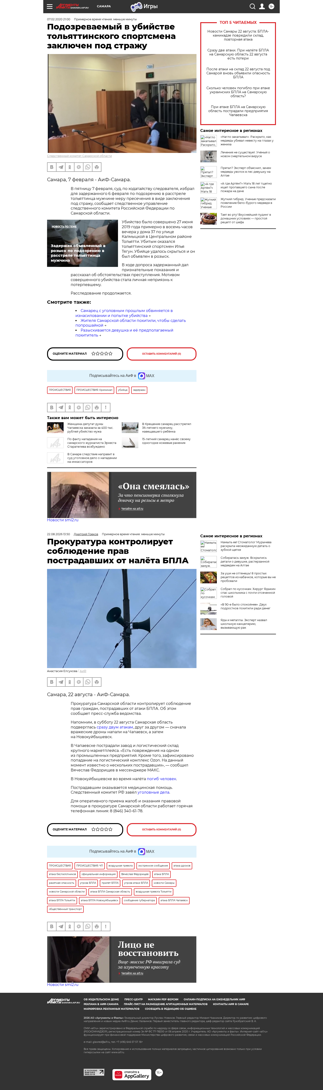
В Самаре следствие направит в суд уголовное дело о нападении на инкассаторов (92, 457)
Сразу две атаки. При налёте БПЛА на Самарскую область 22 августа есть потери (238, 54)
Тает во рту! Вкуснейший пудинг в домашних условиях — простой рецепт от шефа (246, 218)
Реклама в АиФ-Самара (101, 1004)
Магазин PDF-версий (163, 999)
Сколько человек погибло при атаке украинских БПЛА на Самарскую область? (238, 92)
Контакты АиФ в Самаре (231, 1004)
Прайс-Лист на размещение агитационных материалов (166, 1004)
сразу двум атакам (115, 727)
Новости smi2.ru (63, 520)
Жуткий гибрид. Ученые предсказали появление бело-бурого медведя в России (248, 202)
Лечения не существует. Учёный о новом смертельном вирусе (245, 154)
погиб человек (161, 779)
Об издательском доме (101, 999)
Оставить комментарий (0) (161, 353)
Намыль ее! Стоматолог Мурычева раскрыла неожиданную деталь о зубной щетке (246, 545)
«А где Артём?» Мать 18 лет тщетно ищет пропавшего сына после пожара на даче (246, 187)
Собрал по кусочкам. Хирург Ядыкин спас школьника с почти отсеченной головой (248, 592)
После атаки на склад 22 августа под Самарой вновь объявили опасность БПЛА (238, 73)
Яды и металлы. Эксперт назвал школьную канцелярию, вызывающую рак (244, 623)
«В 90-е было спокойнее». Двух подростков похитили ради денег (246, 606)
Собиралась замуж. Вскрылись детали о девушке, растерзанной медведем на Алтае (245, 561)
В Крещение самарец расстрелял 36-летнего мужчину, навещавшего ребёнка (166, 427)
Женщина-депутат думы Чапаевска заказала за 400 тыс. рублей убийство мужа (90, 427)
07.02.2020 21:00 (58, 19)
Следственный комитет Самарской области (79, 156)
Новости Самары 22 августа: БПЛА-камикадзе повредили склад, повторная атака (238, 35)
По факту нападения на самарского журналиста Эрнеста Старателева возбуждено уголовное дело (81, 444)
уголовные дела (153, 792)
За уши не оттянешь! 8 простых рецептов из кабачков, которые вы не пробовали (248, 577)
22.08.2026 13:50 (58, 534)
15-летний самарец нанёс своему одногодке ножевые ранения (166, 441)
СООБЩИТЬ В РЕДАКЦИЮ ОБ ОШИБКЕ (170, 1008)
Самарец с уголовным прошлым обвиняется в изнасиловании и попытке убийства (124, 313)
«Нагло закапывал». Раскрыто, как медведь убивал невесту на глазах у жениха (247, 140)
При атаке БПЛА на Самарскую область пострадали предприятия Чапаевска (238, 111)
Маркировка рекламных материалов (112, 1008)
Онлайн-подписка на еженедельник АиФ (214, 999)
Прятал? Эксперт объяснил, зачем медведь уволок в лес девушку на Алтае (246, 171)
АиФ (83, 671)
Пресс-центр (133, 999)
